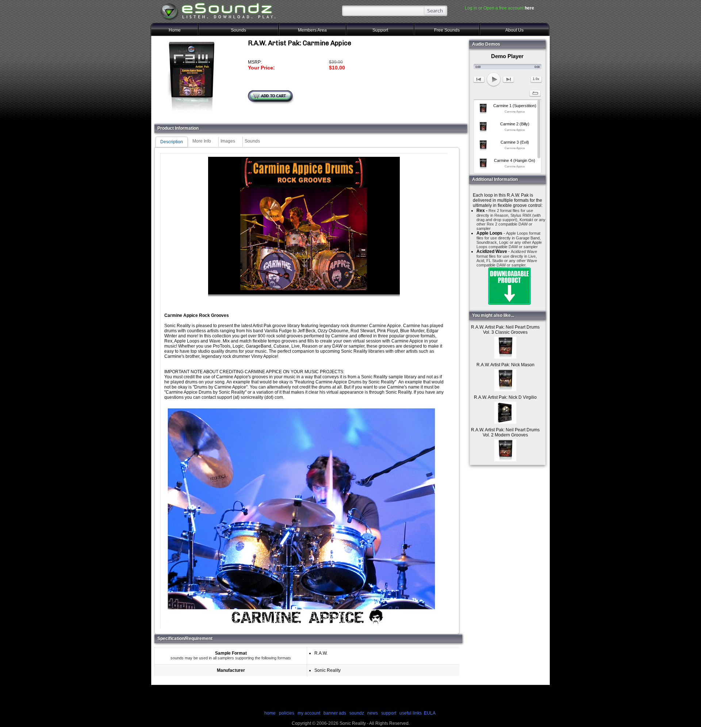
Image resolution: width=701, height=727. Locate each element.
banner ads (334, 713)
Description (171, 141)
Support (380, 30)
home (270, 713)
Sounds (238, 30)
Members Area (312, 30)
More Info (201, 141)
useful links (410, 713)
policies (286, 713)
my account (309, 713)
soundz (356, 713)
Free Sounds (447, 30)
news (372, 713)
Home (175, 30)
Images (228, 141)
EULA (430, 713)
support (389, 713)
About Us (514, 30)
